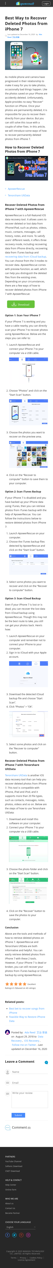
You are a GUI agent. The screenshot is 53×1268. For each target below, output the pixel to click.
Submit (18, 1115)
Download (23, 304)
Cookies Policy (36, 1258)
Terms (13, 1258)
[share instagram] (28, 1235)
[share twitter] (14, 1235)
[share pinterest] (21, 1235)
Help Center (10, 1184)
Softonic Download (13, 1166)
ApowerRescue (16, 188)
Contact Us (10, 1208)
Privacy (23, 1258)
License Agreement (26, 1260)
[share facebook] (7, 1235)
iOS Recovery (31, 1040)
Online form (10, 1189)
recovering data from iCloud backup (25, 256)
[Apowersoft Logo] (25, 3)
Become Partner (12, 1213)
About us (9, 1203)
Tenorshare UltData (19, 195)
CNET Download (12, 1171)
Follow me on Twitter (24, 1044)
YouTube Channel (13, 1161)
